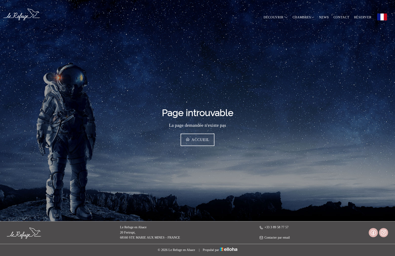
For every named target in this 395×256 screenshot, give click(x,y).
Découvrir (274, 17)
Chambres (302, 17)
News (324, 17)
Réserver (363, 17)
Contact (342, 17)
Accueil (200, 140)
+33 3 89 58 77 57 (276, 227)
